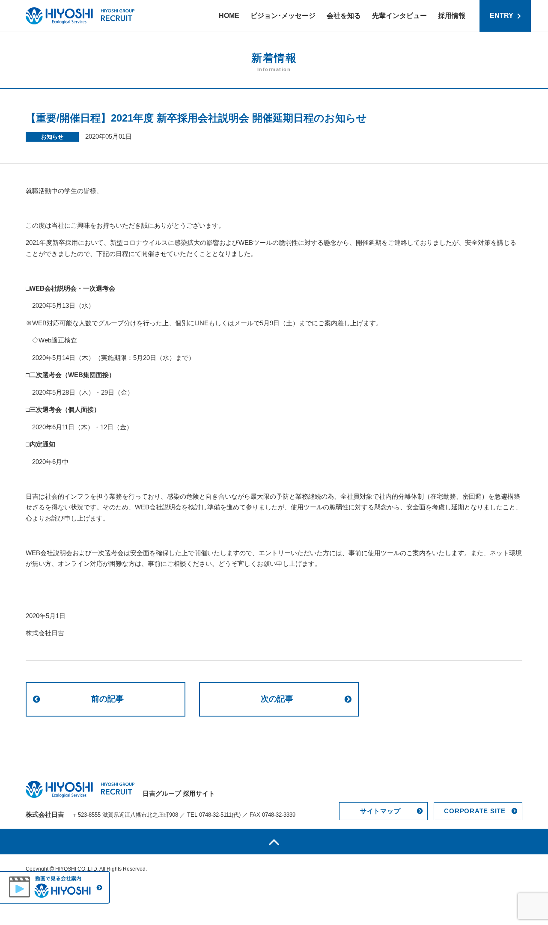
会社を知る (344, 15)
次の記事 (277, 698)
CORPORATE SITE (475, 811)
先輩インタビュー (399, 15)
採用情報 (451, 15)
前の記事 (107, 698)
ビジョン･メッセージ (283, 15)
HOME (229, 15)
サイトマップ (380, 811)
